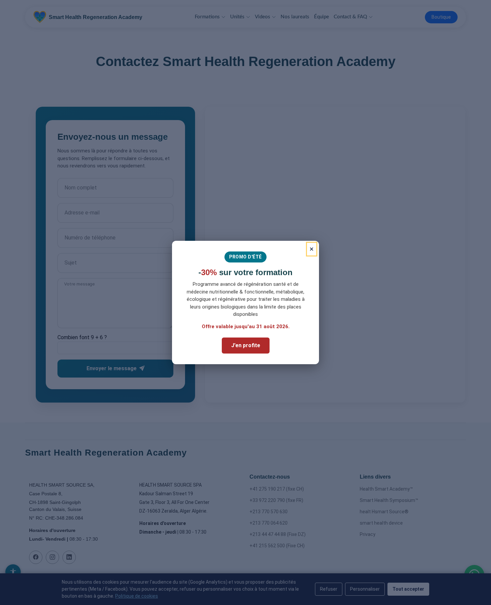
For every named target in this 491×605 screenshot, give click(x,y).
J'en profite (245, 345)
